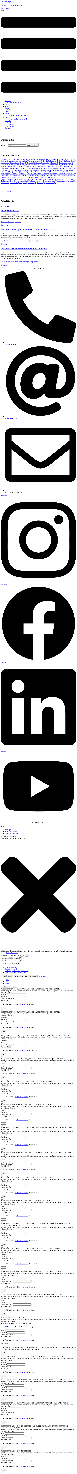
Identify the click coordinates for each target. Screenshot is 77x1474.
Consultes (8, 121)
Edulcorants (14, 166)
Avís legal (8, 830)
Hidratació (36, 170)
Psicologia (51, 177)
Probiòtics (22, 177)
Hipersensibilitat (47, 170)
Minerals (72, 174)
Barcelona (12, 124)
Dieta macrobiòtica (8, 165)
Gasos (63, 168)
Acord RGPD (6, 1070)
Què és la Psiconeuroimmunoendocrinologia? (24, 248)
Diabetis (47, 163)
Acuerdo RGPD (6, 1001)
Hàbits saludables (7, 172)
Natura (49, 175)
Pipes (14, 177)
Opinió (7, 112)
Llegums (38, 174)
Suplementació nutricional (66, 181)
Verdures (32, 183)
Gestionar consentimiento (9, 987)
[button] (38, 53)
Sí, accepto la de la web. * (21, 1074)
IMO (17, 172)
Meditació (54, 174)
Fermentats (5, 168)
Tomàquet (5, 183)
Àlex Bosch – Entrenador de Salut (11, 5)
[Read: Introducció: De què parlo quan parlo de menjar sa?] (4, 225)
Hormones (68, 170)
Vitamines (41, 183)
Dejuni (23, 163)
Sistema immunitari (23, 181)
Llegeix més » (11, 222)
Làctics (45, 174)
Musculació (17, 175)
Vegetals (24, 183)
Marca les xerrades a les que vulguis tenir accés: (16, 1323)
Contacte (7, 128)
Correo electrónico (7, 999)
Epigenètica (44, 166)
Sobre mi (8, 101)
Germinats (5, 170)
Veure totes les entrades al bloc (18, 119)
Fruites (47, 168)
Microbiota (63, 174)
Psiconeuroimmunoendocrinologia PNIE (15, 179)
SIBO (67, 179)
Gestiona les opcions (11, 967)
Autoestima (24, 161)
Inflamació (24, 172)
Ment (6, 106)
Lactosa (15, 174)
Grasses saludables (25, 170)
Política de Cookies (11, 831)
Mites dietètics (6, 175)
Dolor (65, 165)
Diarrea (54, 163)
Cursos (7, 113)
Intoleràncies (55, 172)
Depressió (31, 163)
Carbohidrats (53, 161)
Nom (3, 1064)
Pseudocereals (40, 177)
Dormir (72, 165)
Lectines (22, 174)
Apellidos (4, 996)
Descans (39, 163)
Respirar (33, 179)
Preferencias (19, 976)
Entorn (7, 108)
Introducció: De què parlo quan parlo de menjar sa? (27, 229)
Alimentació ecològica (57, 159)
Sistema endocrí (9, 181)
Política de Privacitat (11, 833)
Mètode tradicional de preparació (33, 175)
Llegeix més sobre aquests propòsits (16, 972)
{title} (7, 980)
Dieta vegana (20, 165)
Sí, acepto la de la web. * (22, 1004)
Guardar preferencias (31, 976)
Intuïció (64, 172)
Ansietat (4, 161)
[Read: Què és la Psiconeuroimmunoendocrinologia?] (5, 244)
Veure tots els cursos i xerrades (18, 115)
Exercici (68, 166)
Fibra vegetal (15, 168)
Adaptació (5, 159)
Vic (10, 122)
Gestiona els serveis (11, 969)
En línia (11, 126)
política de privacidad (21, 1004)
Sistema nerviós (36, 181)
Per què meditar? (10, 210)
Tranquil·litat (15, 183)
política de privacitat (22, 1074)
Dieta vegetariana (33, 165)
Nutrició (56, 175)
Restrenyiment (42, 179)
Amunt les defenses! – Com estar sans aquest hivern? (23, 1327)
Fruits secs (55, 168)
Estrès (52, 166)
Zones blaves (51, 183)
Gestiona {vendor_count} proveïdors (16, 971)
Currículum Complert (15, 102)
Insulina (46, 172)
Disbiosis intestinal (55, 165)
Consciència (6, 163)
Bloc (6, 117)
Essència (7, 110)
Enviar (3, 1008)
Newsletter (4, 1344)
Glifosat (13, 170)
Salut (52, 179)
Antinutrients (14, 161)
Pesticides (7, 177)
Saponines (59, 179)
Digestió (43, 165)
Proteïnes (31, 177)
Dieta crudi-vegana (66, 163)
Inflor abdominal (35, 172)
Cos (6, 104)
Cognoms (4, 1066)
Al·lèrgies (69, 159)
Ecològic (5, 166)
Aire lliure (14, 159)
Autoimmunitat (35, 161)
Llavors (30, 174)
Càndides (15, 163)
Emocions (23, 166)
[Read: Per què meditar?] (5, 206)
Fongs (34, 168)
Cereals (62, 161)
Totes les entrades (6, 191)
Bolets (44, 161)
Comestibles (71, 161)
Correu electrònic (7, 1068)
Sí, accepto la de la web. (21, 1340)
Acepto (4, 976)
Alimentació (24, 159)
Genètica (71, 168)
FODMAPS (26, 168)
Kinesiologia (6, 174)
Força (41, 168)
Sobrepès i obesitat (50, 181)
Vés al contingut (6, 2)
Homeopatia (59, 170)
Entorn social (33, 166)
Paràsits (63, 175)
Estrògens (59, 166)
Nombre (4, 994)
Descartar (10, 976)
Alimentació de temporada (38, 159)
